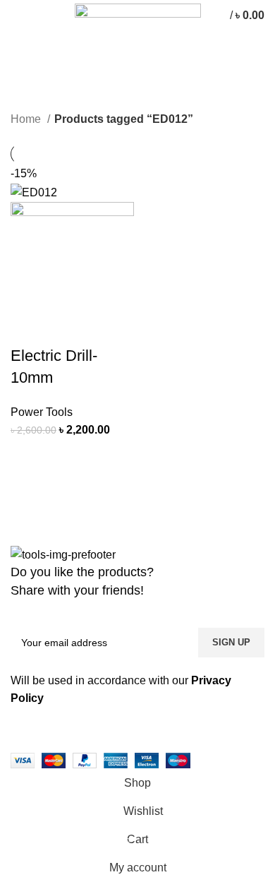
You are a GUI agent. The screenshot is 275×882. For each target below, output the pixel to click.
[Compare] (66, 457)
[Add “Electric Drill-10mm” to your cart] (28, 457)
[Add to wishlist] (28, 492)
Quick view (104, 457)
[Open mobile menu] (17, 15)
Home (27, 119)
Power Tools (42, 412)
